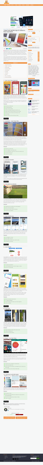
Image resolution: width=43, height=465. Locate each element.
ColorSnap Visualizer (7, 67)
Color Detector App (16, 403)
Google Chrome (37, 72)
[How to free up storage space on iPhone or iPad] (29, 107)
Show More (34, 75)
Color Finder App (5, 404)
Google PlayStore (30, 73)
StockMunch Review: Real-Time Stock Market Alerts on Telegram (35, 100)
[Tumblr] (38, 47)
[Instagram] (37, 47)
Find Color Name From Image (22, 403)
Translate (33, 91)
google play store (34, 69)
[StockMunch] (21, 22)
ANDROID (34, 70)
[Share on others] (10, 48)
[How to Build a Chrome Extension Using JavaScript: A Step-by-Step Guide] (29, 104)
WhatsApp (33, 73)
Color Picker (6, 74)
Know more (22, 457)
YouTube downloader (33, 72)
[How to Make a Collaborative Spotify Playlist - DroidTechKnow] (29, 112)
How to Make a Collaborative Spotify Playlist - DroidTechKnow (35, 112)
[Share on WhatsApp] (9, 48)
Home (4, 29)
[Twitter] (32, 47)
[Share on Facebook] (6, 48)
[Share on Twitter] (8, 48)
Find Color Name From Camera (16, 404)
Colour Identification (7, 70)
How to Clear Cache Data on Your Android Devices (35, 109)
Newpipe (29, 72)
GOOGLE (37, 69)
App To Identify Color (10, 404)
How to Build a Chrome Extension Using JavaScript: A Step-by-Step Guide (35, 103)
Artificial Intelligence (34, 71)
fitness (36, 73)
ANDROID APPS (30, 71)
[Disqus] (15, 429)
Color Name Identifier (12, 403)
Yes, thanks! (11, 414)
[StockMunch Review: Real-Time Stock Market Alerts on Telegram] (29, 101)
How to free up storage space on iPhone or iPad (35, 106)
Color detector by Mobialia (7, 68)
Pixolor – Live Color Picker (8, 75)
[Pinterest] (35, 47)
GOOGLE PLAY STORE (30, 70)
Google (37, 71)
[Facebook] (30, 47)
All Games (33, 33)
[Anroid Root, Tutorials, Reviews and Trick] (6, 2)
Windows (31, 69)
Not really (19, 414)
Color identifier (6, 71)
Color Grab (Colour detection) (8, 64)
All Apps (34, 42)
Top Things (6, 29)
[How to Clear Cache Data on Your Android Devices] (29, 110)
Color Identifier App (7, 403)
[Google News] (29, 47)
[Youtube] (34, 47)
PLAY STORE (37, 70)
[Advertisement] (21, 11)
